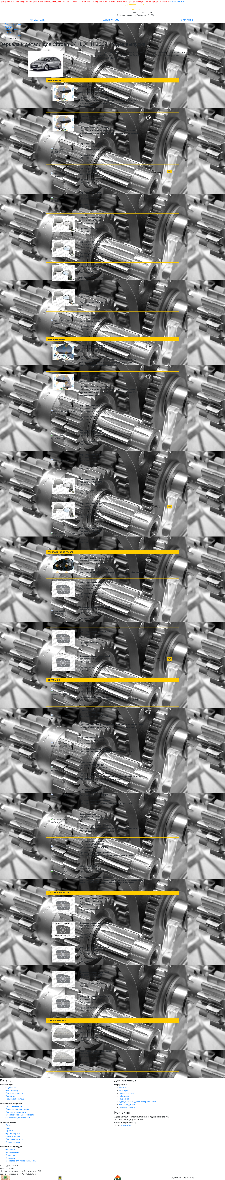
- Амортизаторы (12, 1090)
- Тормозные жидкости (15, 1112)
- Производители (127, 1104)
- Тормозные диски (14, 1093)
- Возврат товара (127, 1107)
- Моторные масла (13, 1106)
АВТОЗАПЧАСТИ (37, 20)
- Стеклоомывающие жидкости (19, 1115)
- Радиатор (10, 1096)
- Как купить (125, 1090)
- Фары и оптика (12, 1136)
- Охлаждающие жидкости (17, 1117)
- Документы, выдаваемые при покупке (137, 1101)
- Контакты (124, 1087)
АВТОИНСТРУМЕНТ (112, 20)
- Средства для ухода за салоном (20, 1161)
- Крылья (9, 1131)
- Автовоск (10, 1149)
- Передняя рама (12, 1142)
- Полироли (10, 1155)
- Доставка (124, 1096)
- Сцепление (10, 1087)
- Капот (8, 1128)
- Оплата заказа (126, 1093)
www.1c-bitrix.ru (177, 1)
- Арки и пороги (12, 1133)
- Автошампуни (12, 1152)
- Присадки (10, 1158)
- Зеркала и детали (14, 1139)
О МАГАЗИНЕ (187, 20)
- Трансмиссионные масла (17, 1109)
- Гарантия (124, 1099)
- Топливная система (14, 1099)
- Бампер (9, 1125)
